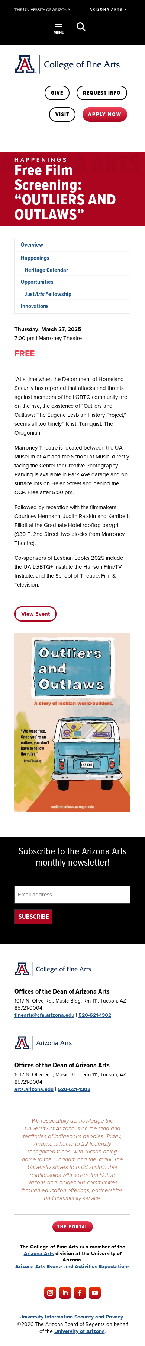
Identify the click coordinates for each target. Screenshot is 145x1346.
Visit (62, 114)
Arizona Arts (106, 9)
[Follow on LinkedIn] (65, 1293)
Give (57, 92)
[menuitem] (72, 245)
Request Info (102, 92)
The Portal (72, 1227)
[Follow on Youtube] (95, 1293)
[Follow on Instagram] (50, 1293)
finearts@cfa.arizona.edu (44, 1015)
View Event (35, 613)
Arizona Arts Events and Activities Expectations (72, 1266)
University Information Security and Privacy (71, 1317)
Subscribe (34, 917)
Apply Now (105, 114)
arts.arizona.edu (34, 1089)
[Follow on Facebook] (80, 1293)
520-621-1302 (94, 1015)
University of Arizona (79, 1331)
